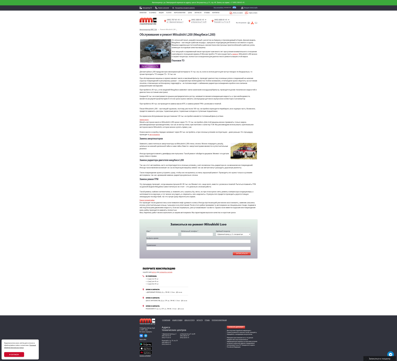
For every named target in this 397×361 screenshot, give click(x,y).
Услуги (168, 13)
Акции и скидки (177, 320)
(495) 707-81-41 (173, 20)
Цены (190, 13)
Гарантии (143, 13)
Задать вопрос (253, 13)
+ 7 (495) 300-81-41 (152, 281)
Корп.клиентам (179, 13)
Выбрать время (152, 238)
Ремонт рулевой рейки (147, 200)
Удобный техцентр (223, 231)
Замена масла (144, 120)
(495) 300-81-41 (197, 20)
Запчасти (197, 13)
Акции (161, 13)
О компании (166, 320)
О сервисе (152, 13)
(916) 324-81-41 (166, 344)
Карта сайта (143, 339)
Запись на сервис (238, 13)
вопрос (154, 272)
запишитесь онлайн (165, 272)
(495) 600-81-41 (220, 20)
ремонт (235, 54)
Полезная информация (219, 320)
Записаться (242, 253)
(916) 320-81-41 (184, 338)
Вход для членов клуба (250, 7)
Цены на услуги (189, 320)
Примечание (151, 245)
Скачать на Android (145, 356)
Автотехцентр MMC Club (148, 29)
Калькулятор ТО (147, 8)
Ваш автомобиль (219, 7)
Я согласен (14, 354)
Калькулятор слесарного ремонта (185, 8)
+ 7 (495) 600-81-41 (152, 284)
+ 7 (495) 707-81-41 (152, 279)
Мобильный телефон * (189, 231)
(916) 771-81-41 (166, 338)
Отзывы (207, 13)
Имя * (148, 231)
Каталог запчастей (163, 8)
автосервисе (154, 134)
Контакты (215, 13)
